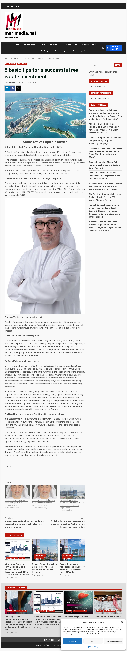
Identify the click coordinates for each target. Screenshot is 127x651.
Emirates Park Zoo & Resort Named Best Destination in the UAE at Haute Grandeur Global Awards (105, 186)
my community (69, 51)
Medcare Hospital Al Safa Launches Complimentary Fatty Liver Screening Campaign (105, 140)
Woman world (88, 45)
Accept (72, 641)
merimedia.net (20, 33)
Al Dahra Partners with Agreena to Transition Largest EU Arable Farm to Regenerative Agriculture (66, 522)
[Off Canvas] (6, 48)
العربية (82, 51)
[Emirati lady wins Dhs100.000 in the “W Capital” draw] (17, 492)
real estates (21, 64)
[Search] (103, 48)
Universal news (29, 45)
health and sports (70, 45)
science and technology (38, 51)
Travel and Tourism (49, 45)
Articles (99, 611)
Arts (55, 51)
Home (16, 45)
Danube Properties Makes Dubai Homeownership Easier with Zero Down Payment (45, 550)
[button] (122, 622)
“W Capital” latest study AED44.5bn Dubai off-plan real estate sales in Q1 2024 (72, 502)
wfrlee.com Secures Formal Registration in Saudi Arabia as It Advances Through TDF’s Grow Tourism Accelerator (17, 550)
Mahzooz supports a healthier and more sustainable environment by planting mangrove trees (25, 522)
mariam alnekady (11, 82)
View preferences (113, 641)
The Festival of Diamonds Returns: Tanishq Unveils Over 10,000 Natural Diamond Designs (105, 197)
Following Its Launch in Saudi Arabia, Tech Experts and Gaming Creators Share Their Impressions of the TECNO (108, 602)
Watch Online (115, 48)
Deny (93, 641)
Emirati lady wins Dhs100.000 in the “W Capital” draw (16, 501)
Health (9, 611)
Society (21, 558)
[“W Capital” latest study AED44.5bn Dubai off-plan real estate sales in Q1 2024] (72, 492)
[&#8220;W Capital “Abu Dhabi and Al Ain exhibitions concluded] (44, 492)
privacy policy (93, 647)
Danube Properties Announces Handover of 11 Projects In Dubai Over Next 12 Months (72, 550)
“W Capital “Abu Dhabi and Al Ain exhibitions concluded (43, 501)
